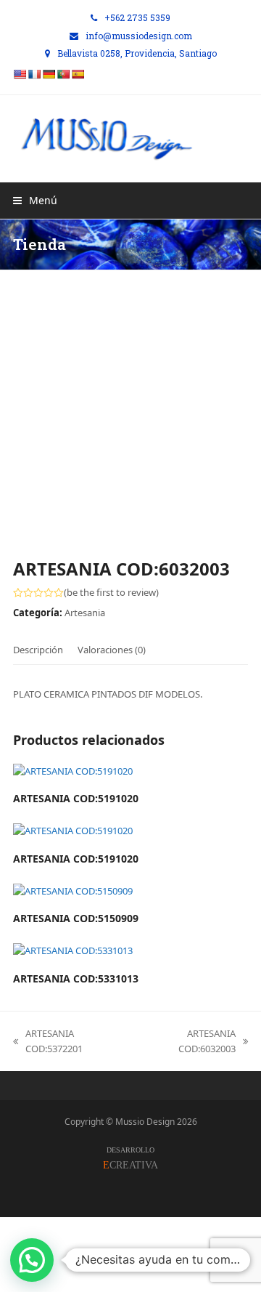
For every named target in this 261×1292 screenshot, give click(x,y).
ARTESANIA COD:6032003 (187, 1042)
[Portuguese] (63, 74)
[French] (34, 74)
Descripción (38, 649)
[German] (48, 74)
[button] (35, 200)
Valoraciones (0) (112, 649)
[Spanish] (77, 74)
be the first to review (111, 592)
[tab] (38, 649)
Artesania (85, 612)
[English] (19, 74)
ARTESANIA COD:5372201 (48, 1042)
